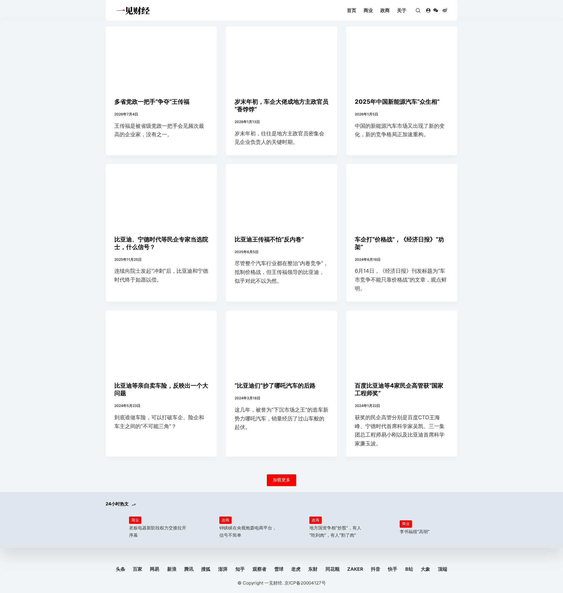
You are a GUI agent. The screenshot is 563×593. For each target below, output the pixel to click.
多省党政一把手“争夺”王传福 (151, 101)
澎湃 (223, 569)
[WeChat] (435, 10)
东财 (313, 569)
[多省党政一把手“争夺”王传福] (161, 57)
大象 (425, 569)
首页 (351, 10)
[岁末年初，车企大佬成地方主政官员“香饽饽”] (281, 57)
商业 (368, 10)
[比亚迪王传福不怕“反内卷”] (281, 195)
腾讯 (189, 569)
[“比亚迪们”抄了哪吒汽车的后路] (281, 342)
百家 (137, 569)
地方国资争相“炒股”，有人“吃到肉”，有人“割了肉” (335, 531)
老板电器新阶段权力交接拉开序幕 (157, 531)
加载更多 (281, 480)
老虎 (296, 569)
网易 (154, 569)
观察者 (259, 569)
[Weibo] (444, 10)
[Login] (428, 10)
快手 (392, 569)
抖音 (375, 569)
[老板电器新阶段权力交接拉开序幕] (114, 527)
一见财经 (273, 583)
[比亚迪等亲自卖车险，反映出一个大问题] (161, 342)
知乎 (240, 569)
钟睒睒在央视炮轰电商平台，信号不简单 (248, 531)
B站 (409, 569)
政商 (385, 10)
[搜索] (418, 10)
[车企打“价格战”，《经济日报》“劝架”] (401, 195)
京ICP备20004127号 (305, 583)
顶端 (442, 569)
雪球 (279, 569)
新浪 (172, 569)
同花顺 (332, 569)
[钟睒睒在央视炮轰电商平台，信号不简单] (204, 527)
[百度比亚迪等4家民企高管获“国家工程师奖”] (401, 342)
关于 (401, 10)
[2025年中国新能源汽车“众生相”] (401, 57)
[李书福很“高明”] (385, 527)
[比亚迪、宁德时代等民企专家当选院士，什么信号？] (161, 195)
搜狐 (206, 569)
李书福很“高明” (415, 531)
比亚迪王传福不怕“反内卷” (269, 239)
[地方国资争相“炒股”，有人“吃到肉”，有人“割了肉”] (294, 527)
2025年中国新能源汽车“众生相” (397, 101)
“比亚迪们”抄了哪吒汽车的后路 (275, 385)
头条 (120, 569)
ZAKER (355, 569)
